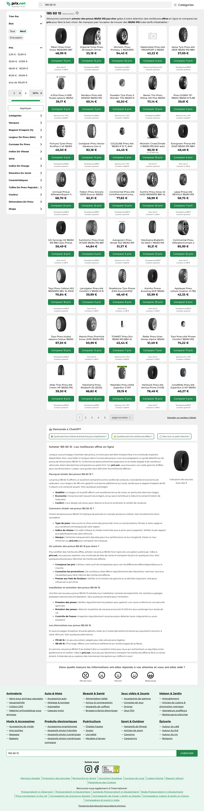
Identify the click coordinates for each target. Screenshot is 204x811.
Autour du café (170, 726)
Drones (128, 706)
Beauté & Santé (94, 693)
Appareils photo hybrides (62, 730)
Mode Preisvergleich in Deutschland (162, 791)
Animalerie (14, 693)
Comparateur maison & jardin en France (166, 796)
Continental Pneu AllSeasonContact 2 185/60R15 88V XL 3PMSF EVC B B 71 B (183, 241)
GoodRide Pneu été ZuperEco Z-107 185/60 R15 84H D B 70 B (183, 386)
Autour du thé (170, 730)
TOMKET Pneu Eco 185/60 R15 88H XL (122, 338)
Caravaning (130, 738)
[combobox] (107, 5)
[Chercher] (40, 5)
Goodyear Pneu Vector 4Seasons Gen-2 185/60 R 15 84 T (92, 145)
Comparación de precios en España (70, 796)
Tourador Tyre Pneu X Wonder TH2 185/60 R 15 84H (122, 96)
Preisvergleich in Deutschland (73, 791)
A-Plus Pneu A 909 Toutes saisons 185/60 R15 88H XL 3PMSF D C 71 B (61, 96)
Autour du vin (170, 734)
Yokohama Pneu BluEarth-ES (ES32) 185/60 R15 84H (91, 386)
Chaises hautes (94, 726)
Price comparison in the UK (31, 796)
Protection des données (56, 778)
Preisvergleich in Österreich (37, 791)
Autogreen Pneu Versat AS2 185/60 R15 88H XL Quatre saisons (122, 241)
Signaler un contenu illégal (181, 417)
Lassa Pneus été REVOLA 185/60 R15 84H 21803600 (183, 193)
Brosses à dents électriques (101, 710)
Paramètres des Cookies (102, 782)
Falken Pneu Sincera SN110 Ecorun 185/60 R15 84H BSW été (91, 193)
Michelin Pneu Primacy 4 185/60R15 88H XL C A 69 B (122, 48)
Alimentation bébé (97, 698)
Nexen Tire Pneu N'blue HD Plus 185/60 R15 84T (152, 96)
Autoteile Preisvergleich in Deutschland (116, 791)
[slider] (10, 100)
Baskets (13, 738)
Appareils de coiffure (98, 706)
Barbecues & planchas (175, 714)
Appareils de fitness (135, 726)
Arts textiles (16, 730)
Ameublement (170, 698)
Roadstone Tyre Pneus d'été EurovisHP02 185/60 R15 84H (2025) (122, 290)
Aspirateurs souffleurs (174, 710)
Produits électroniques (61, 721)
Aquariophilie (17, 702)
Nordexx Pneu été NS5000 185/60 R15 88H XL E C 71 (91, 96)
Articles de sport (133, 730)
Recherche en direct (84, 778)
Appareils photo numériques (64, 734)
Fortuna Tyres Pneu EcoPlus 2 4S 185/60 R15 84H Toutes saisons (61, 145)
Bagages (14, 734)
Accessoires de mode (21, 726)
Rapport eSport (175, 778)
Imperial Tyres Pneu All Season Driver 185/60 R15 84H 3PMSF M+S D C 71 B (91, 48)
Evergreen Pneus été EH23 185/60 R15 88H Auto (183, 145)
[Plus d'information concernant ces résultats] (77, 12)
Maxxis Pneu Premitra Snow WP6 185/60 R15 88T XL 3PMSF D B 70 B (91, 338)
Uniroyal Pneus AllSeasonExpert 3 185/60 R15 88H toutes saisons (61, 193)
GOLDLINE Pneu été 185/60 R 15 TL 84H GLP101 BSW (122, 145)
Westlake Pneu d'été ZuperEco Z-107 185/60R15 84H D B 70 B (122, 386)
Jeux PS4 (129, 710)
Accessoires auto (57, 698)
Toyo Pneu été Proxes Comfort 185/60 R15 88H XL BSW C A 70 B (183, 338)
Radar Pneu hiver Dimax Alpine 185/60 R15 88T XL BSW (152, 338)
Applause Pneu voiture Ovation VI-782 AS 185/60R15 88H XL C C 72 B (183, 290)
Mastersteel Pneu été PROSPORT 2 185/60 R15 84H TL (152, 48)
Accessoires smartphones (62, 726)
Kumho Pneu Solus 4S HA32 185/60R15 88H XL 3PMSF (153, 193)
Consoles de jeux (133, 702)
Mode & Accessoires (20, 721)
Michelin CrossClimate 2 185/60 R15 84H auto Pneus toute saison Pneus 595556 (152, 145)
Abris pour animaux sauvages (26, 698)
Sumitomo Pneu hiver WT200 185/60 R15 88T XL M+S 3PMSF (91, 241)
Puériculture (92, 721)
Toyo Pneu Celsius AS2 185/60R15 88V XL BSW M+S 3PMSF (61, 290)
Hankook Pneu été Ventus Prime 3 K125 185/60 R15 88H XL (152, 386)
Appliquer (25, 108)
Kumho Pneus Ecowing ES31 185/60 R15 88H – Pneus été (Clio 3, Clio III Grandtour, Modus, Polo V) (152, 290)
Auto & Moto (53, 693)
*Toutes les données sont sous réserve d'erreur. (102, 806)
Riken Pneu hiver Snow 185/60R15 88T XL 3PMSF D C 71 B (61, 48)
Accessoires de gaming (137, 698)
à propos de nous (134, 778)
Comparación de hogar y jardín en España (116, 796)
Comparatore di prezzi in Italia (102, 800)
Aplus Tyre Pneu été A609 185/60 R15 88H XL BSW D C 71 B (183, 48)
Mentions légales (30, 778)
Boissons (167, 738)
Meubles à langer (96, 738)
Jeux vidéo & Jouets (135, 693)
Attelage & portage (58, 702)
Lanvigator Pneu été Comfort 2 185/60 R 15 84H (91, 290)
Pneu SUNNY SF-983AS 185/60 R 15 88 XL (183, 96)
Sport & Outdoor (132, 721)
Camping (129, 734)
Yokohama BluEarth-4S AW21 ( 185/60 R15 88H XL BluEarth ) (152, 241)
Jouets (89, 730)
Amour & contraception (99, 702)
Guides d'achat (155, 778)
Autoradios (53, 706)
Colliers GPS (16, 706)
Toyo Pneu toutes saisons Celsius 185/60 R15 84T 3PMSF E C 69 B (61, 338)
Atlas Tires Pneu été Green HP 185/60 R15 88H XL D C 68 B (61, 386)
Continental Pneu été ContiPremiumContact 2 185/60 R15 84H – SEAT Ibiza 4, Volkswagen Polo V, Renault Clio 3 (122, 193)
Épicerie (165, 721)
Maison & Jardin (170, 693)
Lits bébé (91, 734)
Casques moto (55, 710)
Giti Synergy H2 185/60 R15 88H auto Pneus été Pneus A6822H (61, 241)
